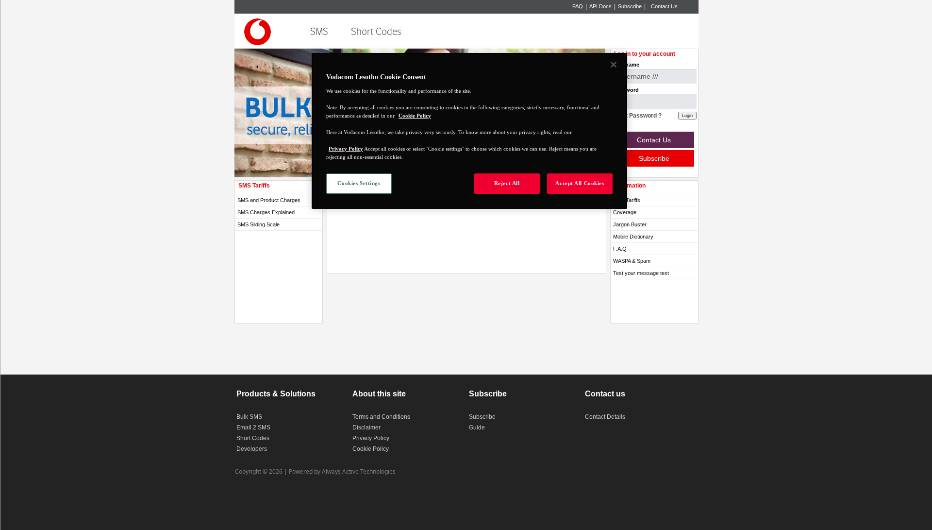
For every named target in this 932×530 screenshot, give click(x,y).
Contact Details (605, 416)
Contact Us (664, 6)
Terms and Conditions (381, 416)
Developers (251, 448)
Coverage (624, 212)
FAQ (577, 6)
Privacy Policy (370, 438)
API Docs (600, 6)
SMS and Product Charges (268, 200)
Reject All (507, 183)
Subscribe (630, 6)
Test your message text (641, 273)
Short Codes (376, 31)
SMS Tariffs (626, 200)
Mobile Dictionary (633, 236)
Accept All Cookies (579, 183)
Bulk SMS (249, 416)
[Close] (613, 64)
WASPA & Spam (631, 261)
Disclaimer (366, 427)
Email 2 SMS (253, 427)
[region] (469, 131)
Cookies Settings (358, 183)
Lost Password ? (639, 115)
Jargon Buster (630, 224)
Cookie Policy (370, 448)
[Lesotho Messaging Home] (259, 33)
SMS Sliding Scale (258, 224)
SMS (319, 31)
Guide (477, 427)
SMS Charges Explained (266, 212)
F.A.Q (620, 249)
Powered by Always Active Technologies (342, 471)
